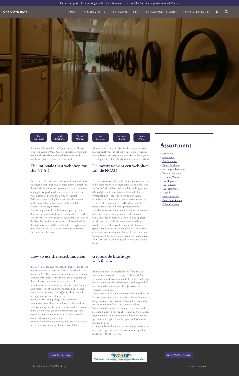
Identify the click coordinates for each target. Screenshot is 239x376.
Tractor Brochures (171, 173)
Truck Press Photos (172, 200)
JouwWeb (202, 366)
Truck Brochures (171, 165)
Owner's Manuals (171, 177)
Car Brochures (169, 161)
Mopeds (166, 192)
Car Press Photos (170, 188)
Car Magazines (169, 181)
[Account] (216, 12)
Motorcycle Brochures (173, 169)
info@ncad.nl (64, 292)
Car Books (167, 153)
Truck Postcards (170, 196)
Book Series (168, 157)
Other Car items (170, 204)
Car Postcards (169, 184)
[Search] (226, 11)
